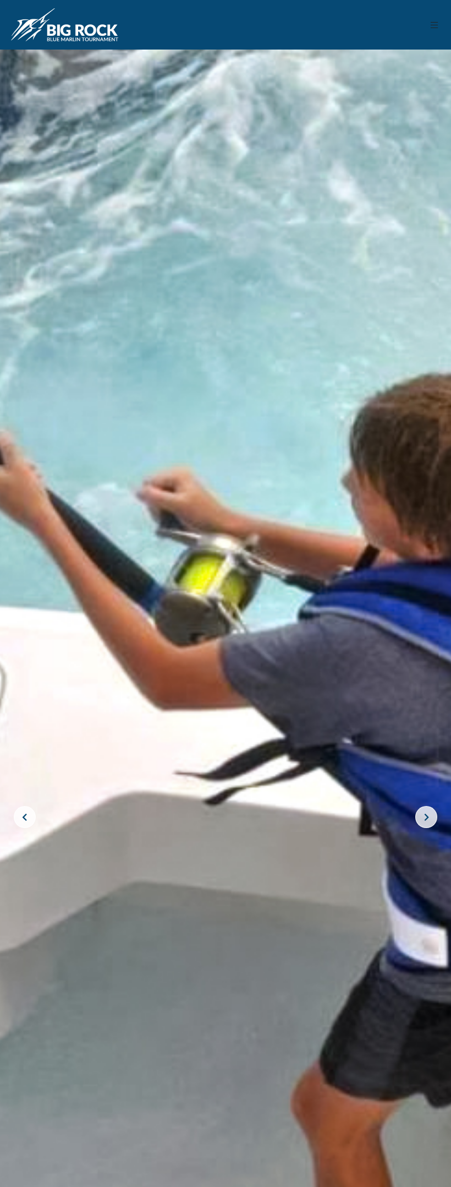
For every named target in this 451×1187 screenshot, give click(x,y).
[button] (435, 25)
